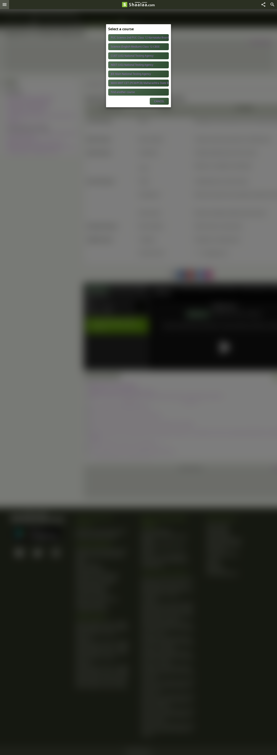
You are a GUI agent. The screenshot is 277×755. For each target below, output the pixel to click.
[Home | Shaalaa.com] (124, 4)
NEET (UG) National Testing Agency (132, 65)
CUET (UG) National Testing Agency (132, 56)
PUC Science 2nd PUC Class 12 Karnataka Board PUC (140, 37)
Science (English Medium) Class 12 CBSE (135, 46)
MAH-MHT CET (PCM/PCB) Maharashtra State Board (140, 83)
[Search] (272, 4)
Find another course (123, 92)
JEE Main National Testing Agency (131, 74)
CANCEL (159, 101)
